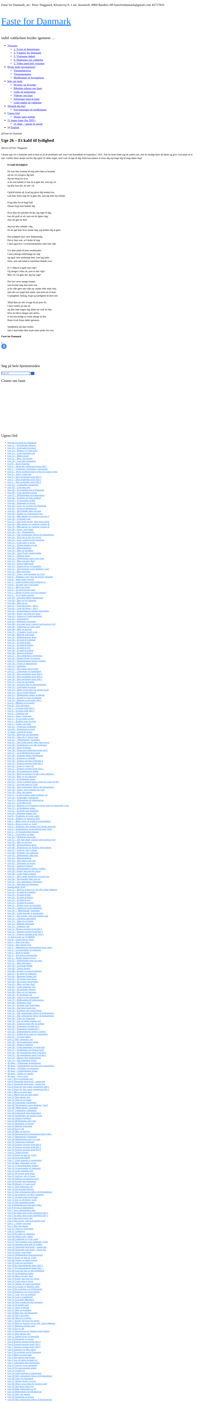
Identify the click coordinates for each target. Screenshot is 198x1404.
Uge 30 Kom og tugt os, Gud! (21, 1155)
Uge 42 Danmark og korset (20, 1123)
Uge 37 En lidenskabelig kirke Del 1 (25, 1268)
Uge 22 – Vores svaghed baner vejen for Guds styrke (33, 782)
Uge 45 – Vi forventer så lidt (21, 500)
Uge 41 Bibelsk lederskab (19, 1126)
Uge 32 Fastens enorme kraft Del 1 (24, 1150)
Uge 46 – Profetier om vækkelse (23, 853)
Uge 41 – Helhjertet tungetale (21, 621)
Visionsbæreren (22, 70)
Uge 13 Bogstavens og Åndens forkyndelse (28, 1331)
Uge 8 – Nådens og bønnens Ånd (23, 818)
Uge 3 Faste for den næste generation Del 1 (28, 1089)
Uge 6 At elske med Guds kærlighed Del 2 (27, 1213)
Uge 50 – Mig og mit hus (19, 842)
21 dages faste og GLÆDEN (21, 937)
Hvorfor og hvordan (25, 84)
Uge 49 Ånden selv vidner (20, 1236)
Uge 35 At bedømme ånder (20, 1273)
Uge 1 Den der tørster (17, 1226)
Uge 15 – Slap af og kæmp (20, 921)
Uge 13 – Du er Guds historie (21, 692)
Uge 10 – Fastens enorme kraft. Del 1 (25, 934)
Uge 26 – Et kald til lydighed (21, 892)
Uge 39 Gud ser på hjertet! (20, 1263)
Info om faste (14, 81)
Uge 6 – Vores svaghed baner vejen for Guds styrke (32, 471)
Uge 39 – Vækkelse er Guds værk (23, 626)
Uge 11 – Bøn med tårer (19, 571)
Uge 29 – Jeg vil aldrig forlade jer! (24, 1021)
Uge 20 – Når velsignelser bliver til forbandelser (30, 787)
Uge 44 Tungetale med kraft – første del (26, 1249)
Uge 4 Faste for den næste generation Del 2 (28, 1086)
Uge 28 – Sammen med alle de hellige (25, 1023)
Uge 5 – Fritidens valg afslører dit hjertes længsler (31, 826)
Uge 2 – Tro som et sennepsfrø (22, 955)
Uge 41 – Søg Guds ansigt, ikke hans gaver (28, 742)
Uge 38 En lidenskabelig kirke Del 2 (25, 1265)
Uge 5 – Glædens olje (17, 713)
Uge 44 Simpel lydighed (19, 1118)
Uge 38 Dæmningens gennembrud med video (29, 1134)
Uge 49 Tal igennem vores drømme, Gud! (27, 1105)
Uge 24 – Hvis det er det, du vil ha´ (24, 537)
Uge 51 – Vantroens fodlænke (21, 726)
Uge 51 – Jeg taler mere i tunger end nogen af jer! (31, 839)
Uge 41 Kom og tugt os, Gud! (21, 1257)
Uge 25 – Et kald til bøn (19, 895)
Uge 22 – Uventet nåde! (19, 1037)
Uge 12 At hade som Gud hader (22, 1197)
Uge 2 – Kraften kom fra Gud (21, 721)
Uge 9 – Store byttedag (18, 463)
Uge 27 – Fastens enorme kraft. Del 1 (25, 768)
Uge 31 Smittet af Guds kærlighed (23, 1284)
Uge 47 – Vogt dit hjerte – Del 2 (22, 605)
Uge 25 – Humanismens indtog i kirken (26, 661)
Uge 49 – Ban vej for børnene (21, 600)
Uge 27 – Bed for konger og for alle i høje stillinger (32, 889)
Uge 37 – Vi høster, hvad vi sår (22, 632)
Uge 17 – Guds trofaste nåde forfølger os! (27, 795)
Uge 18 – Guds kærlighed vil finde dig (26, 1047)
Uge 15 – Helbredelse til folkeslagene (25, 800)
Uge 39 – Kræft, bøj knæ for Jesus (24, 871)
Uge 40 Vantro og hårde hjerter (22, 1260)
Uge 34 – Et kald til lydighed (21, 640)
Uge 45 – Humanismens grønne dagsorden (28, 611)
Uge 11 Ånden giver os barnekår (23, 1336)
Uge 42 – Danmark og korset (21, 863)
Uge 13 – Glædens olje (18, 926)
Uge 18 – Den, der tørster (19, 792)
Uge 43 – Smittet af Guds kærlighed (24, 616)
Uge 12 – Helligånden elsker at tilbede (26, 695)
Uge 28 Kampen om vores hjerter (23, 1292)
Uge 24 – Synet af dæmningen (22, 663)
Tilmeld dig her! (16, 106)
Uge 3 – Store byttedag (18, 952)
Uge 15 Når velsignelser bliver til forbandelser (29, 1192)
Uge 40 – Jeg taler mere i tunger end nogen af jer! (31, 624)
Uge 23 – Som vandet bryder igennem (25, 540)
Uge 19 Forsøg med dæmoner (21, 1181)
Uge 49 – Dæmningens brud (21, 729)
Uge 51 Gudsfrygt (16, 1231)
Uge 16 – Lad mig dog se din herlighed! (26, 684)
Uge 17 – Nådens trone (18, 555)
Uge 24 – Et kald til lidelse (20, 897)
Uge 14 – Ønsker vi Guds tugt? (22, 450)
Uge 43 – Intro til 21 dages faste (23, 737)
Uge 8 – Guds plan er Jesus (20, 939)
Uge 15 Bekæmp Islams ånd (21, 1326)
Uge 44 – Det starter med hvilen (22, 981)
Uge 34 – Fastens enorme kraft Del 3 (25, 761)
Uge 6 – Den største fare (19, 945)
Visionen (12, 45)
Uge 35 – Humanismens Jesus (22, 637)
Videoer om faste (23, 95)
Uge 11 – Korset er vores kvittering (24, 697)
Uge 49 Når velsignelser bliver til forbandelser (29, 1376)
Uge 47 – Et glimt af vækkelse (22, 973)
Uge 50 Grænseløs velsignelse (22, 1102)
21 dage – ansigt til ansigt (28, 123)
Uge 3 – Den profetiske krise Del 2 (24, 479)
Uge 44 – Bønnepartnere (19, 858)
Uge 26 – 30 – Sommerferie (20, 532)
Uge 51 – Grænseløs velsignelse (22, 485)
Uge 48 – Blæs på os (17, 603)
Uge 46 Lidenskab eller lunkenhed (24, 1113)
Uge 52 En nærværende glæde (22, 1368)
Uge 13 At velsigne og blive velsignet (25, 1194)
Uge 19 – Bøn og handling (20, 550)
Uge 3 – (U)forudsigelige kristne (23, 831)
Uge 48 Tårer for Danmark (20, 1378)
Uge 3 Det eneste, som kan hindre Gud (26, 1221)
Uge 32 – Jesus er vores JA (20, 766)
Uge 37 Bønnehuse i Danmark (22, 1136)
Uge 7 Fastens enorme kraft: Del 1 (24, 1347)
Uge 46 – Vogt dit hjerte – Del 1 (22, 608)
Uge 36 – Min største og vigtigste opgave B (28, 524)
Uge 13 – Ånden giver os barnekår (24, 566)
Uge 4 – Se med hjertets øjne (21, 590)
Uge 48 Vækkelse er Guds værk (22, 1239)
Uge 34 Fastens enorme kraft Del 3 (24, 1144)
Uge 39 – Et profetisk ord (19, 994)
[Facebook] (4, 343)
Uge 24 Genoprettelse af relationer (24, 1168)
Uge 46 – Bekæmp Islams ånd (22, 976)
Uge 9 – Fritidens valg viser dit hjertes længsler (30, 577)
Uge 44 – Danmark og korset (21, 503)
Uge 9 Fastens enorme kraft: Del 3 (24, 1341)
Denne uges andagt (24, 116)
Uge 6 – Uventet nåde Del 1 (20, 711)
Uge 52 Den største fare (18, 1097)
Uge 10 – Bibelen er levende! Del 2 (24, 700)
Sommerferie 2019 (16, 887)
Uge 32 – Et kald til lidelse (20, 645)
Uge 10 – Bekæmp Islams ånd (22, 813)
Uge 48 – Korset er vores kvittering (24, 971)
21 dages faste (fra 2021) (21, 120)
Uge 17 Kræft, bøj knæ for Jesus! (23, 1320)
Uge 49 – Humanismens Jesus (22, 845)
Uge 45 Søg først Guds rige (20, 1386)
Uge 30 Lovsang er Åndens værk (23, 1286)
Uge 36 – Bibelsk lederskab (20, 634)
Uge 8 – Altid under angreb (20, 579)
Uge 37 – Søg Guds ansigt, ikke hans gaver (28, 521)
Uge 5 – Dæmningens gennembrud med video (29, 947)
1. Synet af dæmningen (27, 49)
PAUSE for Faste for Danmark (22, 442)
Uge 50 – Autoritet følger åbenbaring (25, 598)
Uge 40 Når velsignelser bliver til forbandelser (29, 1399)
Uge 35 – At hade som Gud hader (23, 1005)
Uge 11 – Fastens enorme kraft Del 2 (25, 931)
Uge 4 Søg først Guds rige (20, 1218)
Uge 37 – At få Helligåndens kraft (23, 753)
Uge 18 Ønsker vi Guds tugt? (21, 1184)
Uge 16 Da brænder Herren (20, 1189)
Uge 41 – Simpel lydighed (20, 866)
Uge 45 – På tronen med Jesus (22, 979)
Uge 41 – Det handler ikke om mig (24, 511)
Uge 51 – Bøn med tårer (19, 963)
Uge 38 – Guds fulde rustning (21, 874)
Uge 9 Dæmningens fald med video (24, 1205)
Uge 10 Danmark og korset (20, 1339)
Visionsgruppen (22, 74)
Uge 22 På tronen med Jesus (21, 1173)
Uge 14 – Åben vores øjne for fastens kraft (28, 690)
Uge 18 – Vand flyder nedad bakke (24, 553)
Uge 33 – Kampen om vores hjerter (24, 1010)
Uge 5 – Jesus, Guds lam (19, 474)
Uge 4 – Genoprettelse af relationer (24, 950)
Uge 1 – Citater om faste (19, 724)
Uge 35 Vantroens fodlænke (20, 1142)
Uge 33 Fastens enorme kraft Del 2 (24, 1147)
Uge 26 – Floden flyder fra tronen (23, 658)
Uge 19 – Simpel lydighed (20, 1044)
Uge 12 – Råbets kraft (18, 456)
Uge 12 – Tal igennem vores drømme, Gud (28, 569)
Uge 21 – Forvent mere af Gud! (22, 784)
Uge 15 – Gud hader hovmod (21, 687)
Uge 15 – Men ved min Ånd (21, 561)
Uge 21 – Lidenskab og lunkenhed (24, 671)
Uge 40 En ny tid (15, 1129)
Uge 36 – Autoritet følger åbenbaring (25, 755)
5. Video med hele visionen (29, 63)
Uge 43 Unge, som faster (19, 1252)
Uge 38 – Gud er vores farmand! (23, 997)
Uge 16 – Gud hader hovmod (21, 448)
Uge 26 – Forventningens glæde (22, 771)
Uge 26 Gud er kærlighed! (20, 1297)
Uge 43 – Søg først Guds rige (21, 860)
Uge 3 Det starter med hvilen (21, 1357)
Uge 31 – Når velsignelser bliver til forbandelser (30, 1015)
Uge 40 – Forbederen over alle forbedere (27, 745)
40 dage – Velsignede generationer (24, 1063)
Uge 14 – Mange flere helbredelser (24, 1058)
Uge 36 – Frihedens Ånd (19, 1002)
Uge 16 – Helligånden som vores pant (25, 558)
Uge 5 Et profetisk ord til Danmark (24, 1352)
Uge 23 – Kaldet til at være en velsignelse (27, 1034)
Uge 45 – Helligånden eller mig (22, 855)
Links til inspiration (25, 91)
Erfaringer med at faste (26, 99)
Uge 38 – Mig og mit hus (19, 629)
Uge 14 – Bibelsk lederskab (20, 923)
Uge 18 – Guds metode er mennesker (25, 913)
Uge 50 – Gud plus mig (18, 487)
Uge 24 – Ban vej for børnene (21, 776)
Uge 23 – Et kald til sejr (18, 900)
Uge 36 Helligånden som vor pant (23, 1139)
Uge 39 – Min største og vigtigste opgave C (28, 516)
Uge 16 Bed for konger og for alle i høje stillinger (31, 1323)
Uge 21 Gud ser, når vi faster (21, 1176)
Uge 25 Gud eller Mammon (20, 1299)
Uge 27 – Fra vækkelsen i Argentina (24, 655)
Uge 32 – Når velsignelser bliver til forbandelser (30, 1013)
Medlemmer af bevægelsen (29, 77)
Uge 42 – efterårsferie (17, 619)
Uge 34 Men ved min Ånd (20, 1276)
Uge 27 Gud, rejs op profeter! (21, 1294)
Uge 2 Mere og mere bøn (19, 1092)
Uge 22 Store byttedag (18, 1307)
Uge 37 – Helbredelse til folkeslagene (25, 1000)
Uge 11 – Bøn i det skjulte (20, 458)
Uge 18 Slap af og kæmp (19, 1318)
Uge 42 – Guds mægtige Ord (21, 987)
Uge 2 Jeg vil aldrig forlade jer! (22, 1360)
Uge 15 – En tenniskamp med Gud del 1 (26, 1055)
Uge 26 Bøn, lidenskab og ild (21, 1163)
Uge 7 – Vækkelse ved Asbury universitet (27, 469)
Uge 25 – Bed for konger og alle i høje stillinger (30, 774)
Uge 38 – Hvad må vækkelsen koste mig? (27, 750)
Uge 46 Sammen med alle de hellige (24, 1244)
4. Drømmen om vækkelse (28, 59)
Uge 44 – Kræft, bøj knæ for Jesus (24, 613)
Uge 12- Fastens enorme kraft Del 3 (24, 929)
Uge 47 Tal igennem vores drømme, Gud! (27, 1242)
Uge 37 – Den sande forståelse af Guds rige (28, 876)
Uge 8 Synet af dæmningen (20, 1207)
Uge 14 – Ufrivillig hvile (19, 803)
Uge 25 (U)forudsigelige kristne (22, 1165)
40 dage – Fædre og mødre (20, 1073)
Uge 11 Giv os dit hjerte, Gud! (22, 1200)
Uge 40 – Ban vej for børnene (21, 992)
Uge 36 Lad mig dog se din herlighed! (25, 1270)
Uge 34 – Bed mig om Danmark (23, 884)
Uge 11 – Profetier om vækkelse (22, 810)
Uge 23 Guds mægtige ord (20, 1171)
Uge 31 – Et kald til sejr (18, 647)
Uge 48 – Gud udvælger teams (22, 492)
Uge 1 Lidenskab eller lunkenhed (23, 1362)
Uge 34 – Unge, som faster (20, 529)
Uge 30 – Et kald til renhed (20, 650)
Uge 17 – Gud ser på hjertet (20, 682)
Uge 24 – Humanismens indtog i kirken (26, 1031)
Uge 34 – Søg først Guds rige (21, 1008)
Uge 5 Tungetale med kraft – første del (26, 1084)
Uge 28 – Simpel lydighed (20, 653)
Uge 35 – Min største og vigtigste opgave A (28, 527)
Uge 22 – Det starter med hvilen (22, 669)
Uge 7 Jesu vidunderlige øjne (21, 1210)
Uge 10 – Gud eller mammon (21, 461)
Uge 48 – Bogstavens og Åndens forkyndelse (29, 847)
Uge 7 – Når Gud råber (18, 942)
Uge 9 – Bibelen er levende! (21, 703)
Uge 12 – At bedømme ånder (21, 808)
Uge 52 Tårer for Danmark (20, 1228)
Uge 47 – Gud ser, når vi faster (22, 850)
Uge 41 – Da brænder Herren (21, 989)
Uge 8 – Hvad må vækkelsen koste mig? (27, 466)
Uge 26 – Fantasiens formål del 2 (23, 1026)
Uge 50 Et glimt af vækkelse (21, 1234)
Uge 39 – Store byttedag (19, 747)
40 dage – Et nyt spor (17, 1076)
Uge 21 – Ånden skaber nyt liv (22, 545)
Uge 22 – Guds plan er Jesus (21, 542)
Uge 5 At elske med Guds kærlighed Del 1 (27, 1215)
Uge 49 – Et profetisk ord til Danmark (25, 490)
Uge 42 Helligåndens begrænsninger (25, 1255)
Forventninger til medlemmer (30, 109)
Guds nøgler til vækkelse (28, 102)
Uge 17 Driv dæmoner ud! (20, 1186)
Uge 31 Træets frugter (17, 1152)
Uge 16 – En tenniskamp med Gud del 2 (26, 1052)
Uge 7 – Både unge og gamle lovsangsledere (29, 821)
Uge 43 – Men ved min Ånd (21, 984)
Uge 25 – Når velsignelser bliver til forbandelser (30, 534)
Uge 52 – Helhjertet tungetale (21, 837)
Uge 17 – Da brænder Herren (21, 445)
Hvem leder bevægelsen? (21, 66)
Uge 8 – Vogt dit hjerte (18, 705)
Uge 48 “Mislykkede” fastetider (22, 1108)
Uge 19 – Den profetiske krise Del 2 (24, 676)
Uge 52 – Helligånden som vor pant (24, 960)
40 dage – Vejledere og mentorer (23, 1068)
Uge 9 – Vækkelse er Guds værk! (23, 816)
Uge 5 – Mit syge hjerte (18, 587)
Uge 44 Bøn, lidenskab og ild (21, 1389)
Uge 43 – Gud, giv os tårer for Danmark (26, 506)
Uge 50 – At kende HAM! (19, 966)
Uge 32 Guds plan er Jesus (20, 1281)
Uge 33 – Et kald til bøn (19, 642)
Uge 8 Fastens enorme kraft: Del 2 (24, 1344)
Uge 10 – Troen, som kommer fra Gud (26, 574)
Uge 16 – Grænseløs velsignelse (22, 797)
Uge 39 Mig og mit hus (18, 1131)
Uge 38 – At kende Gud (18, 519)
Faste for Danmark (36, 21)
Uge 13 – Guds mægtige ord (21, 453)
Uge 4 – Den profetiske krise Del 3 (24, 477)
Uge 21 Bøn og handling (19, 1310)
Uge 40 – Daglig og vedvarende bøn (25, 513)
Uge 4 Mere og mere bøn (19, 1355)
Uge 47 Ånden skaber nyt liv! (21, 1381)
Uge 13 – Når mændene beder (22, 1060)
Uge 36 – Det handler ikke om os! (23, 879)
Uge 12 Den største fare (18, 1334)
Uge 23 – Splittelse (16, 666)
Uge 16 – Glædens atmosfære (21, 918)
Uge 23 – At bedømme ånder (21, 779)
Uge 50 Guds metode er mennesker (24, 1373)
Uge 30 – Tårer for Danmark (21, 1018)
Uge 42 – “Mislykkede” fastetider (23, 739)
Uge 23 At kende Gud (18, 1305)
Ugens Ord (13, 113)
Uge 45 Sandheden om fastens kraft (24, 1115)
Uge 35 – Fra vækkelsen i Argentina (24, 881)
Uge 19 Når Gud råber (18, 1315)
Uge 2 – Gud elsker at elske (20, 834)
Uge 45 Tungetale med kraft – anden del (26, 1247)
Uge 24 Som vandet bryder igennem (25, 1302)
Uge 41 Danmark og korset (20, 1397)
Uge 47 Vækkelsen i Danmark (22, 1110)
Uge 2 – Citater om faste (19, 1223)
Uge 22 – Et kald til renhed (20, 902)
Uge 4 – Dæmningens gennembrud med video (29, 829)
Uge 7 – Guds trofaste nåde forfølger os (26, 582)
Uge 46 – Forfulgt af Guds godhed (24, 498)
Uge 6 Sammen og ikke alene (21, 1349)
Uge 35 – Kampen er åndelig (21, 758)
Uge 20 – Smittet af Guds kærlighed (24, 908)
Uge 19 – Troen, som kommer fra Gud (26, 789)
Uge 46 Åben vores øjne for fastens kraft (27, 1384)
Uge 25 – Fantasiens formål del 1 (23, 1029)
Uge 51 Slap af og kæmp (19, 1100)
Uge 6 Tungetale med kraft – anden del (26, 1081)
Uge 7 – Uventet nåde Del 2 (20, 708)
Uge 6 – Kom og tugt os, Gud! (22, 824)
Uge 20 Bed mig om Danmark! (22, 1313)
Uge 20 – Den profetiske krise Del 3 (24, 674)
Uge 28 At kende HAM (18, 1157)
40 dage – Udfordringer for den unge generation (30, 1065)
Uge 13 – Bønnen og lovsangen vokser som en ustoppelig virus (38, 805)
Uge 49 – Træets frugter (18, 968)
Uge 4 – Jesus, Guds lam (19, 716)
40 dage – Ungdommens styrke (22, 1071)
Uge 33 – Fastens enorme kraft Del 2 (25, 763)
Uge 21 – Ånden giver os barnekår (24, 905)
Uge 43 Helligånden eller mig (21, 1121)
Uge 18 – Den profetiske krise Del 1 (24, 679)
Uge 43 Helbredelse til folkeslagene (24, 1391)
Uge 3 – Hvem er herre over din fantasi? (26, 592)
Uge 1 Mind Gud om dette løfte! (23, 1094)
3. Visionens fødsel (24, 56)
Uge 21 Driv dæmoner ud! (20, 1039)
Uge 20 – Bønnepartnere (19, 548)
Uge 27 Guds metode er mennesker (24, 1160)
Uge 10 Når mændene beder (21, 1202)
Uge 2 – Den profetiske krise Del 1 (24, 482)
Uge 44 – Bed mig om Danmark (23, 734)
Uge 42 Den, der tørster (18, 1394)
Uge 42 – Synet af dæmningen (22, 508)
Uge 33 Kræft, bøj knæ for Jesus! (23, 1278)
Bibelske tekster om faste (28, 88)
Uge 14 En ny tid (15, 1328)
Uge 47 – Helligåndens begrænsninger (26, 495)
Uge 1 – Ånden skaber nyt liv (21, 958)
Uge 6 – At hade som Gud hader (23, 584)
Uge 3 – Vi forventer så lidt (20, 718)
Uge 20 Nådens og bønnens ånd (23, 1178)
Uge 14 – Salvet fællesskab (20, 563)
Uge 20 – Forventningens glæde (22, 1042)
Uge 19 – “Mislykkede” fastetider (23, 910)
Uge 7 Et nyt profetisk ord (20, 1079)
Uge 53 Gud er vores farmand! (22, 1365)
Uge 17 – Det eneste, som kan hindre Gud (27, 916)
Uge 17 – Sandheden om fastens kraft (25, 1050)
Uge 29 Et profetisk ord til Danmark (24, 1289)
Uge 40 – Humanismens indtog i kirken (26, 868)
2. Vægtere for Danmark (27, 52)
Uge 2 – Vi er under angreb (20, 595)
